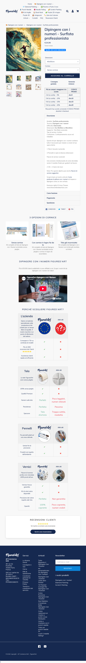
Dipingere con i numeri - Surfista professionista (42, 25)
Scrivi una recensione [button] (43, 532)
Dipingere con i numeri (63, 580)
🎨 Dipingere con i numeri (14, 25)
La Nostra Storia (26, 561)
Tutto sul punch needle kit (43, 629)
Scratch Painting (61, 585)
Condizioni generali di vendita (26, 578)
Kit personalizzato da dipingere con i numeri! (43, 571)
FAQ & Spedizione (27, 572)
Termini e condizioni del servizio (28, 588)
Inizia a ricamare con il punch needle (43, 623)
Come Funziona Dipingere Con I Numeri (43, 596)
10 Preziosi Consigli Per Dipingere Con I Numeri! (43, 588)
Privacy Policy (25, 583)
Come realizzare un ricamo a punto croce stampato (43, 615)
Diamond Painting (61, 582)
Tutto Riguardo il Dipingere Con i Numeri (43, 563)
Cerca (25, 569)
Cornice (47, 66)
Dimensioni (48, 58)
